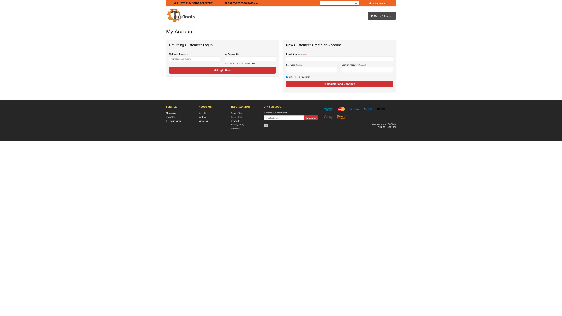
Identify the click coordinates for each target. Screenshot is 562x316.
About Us (203, 113)
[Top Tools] (180, 15)
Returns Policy (237, 120)
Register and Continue (340, 84)
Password (290, 64)
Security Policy (237, 124)
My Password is (232, 54)
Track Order (171, 116)
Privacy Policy (237, 116)
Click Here (250, 63)
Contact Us (203, 120)
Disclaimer (235, 128)
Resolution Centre (173, 120)
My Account (379, 3)
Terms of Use (237, 113)
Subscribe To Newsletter (299, 76)
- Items (382, 16)
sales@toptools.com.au (243, 3)
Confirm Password (350, 64)
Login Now (223, 70)
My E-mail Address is (178, 54)
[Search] (356, 3)
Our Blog (202, 116)
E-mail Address (293, 54)
